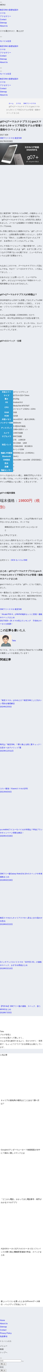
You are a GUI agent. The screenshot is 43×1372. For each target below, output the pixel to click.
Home (2, 1320)
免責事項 (3, 1336)
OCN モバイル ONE (19, 560)
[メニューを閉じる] (1, 2)
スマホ (3, 13)
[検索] (1, 36)
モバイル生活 (5, 41)
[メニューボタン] (1, 71)
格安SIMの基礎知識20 (9, 10)
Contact (3, 19)
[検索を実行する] (23, 1361)
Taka (14, 641)
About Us (4, 26)
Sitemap (3, 23)
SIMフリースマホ (7, 138)
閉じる (3, 1364)
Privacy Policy (6, 1333)
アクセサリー (5, 16)
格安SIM (18, 138)
